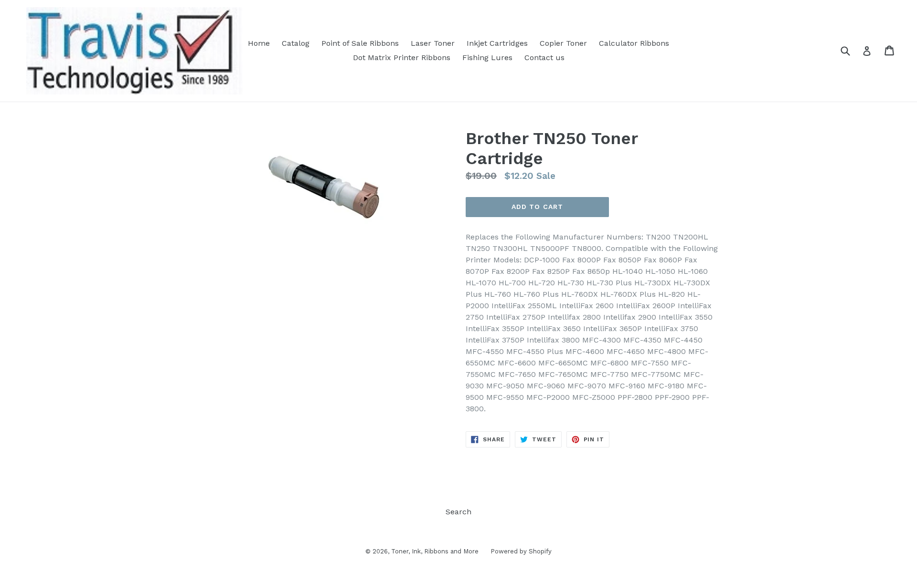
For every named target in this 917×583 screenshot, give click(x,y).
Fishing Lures (487, 57)
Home (259, 43)
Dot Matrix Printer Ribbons (401, 57)
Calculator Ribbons (634, 43)
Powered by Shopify (521, 551)
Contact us (544, 57)
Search (458, 511)
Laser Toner (433, 43)
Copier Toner (563, 43)
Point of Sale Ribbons (360, 43)
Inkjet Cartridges (497, 43)
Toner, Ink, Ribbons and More (435, 551)
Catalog (295, 43)
